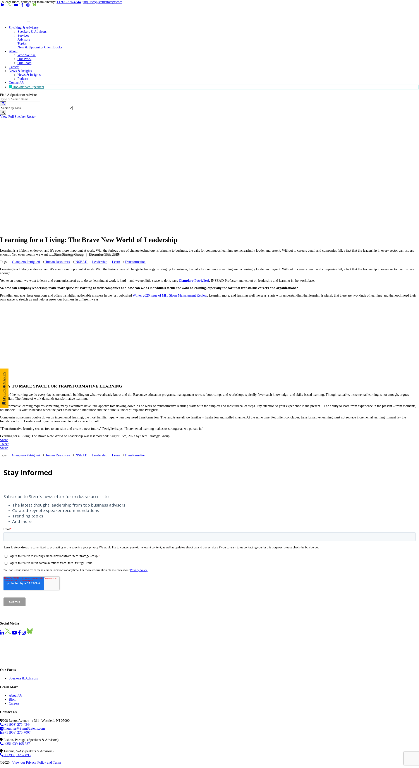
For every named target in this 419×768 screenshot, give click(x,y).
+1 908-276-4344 (69, 2)
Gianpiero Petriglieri (26, 262)
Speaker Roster (18, 116)
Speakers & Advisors (23, 678)
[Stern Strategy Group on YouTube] (16, 5)
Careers (14, 703)
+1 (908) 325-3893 (17, 755)
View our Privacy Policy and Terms (36, 762)
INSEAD (81, 262)
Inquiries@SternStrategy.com (24, 728)
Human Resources (57, 262)
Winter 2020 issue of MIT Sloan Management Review (170, 295)
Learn (116, 262)
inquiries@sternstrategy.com (102, 2)
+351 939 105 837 (16, 744)
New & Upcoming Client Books (39, 47)
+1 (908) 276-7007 (17, 732)
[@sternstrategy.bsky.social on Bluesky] (34, 5)
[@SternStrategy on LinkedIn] (2, 5)
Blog (12, 699)
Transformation (135, 262)
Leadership (99, 262)
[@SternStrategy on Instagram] (27, 5)
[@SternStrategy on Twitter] (9, 5)
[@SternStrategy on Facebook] (22, 5)
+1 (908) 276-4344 (17, 724)
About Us (15, 695)
